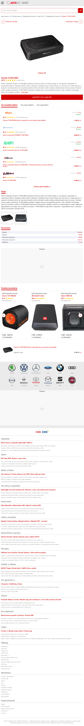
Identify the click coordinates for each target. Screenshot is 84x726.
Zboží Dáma (4, 653)
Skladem (78, 114)
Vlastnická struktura (68, 722)
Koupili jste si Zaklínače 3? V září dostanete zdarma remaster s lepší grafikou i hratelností (25, 618)
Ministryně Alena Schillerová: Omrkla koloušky (13, 636)
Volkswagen (24, 373)
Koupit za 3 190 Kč (42, 97)
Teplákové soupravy (6, 689)
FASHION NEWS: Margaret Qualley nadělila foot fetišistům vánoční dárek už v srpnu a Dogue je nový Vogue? (30, 587)
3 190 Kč (77, 120)
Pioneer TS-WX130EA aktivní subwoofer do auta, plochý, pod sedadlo (24, 120)
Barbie (2, 681)
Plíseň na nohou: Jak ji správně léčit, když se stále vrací (16, 607)
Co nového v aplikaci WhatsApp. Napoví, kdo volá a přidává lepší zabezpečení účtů (23, 526)
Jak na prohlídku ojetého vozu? (9, 657)
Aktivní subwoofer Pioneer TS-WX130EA (15, 150)
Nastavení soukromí (56, 722)
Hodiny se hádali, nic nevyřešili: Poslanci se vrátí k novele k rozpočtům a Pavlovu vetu (24, 477)
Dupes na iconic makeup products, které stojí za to (14, 589)
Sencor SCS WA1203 (9, 296)
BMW (60, 373)
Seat (60, 385)
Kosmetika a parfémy (6, 687)
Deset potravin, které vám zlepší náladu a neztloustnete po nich (18, 602)
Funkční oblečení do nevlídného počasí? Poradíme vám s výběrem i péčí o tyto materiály (24, 493)
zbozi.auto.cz (5, 16)
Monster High (4, 678)
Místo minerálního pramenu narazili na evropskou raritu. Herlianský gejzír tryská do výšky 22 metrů (27, 571)
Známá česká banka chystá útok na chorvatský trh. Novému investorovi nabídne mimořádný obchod (28, 542)
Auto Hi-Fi (41, 16)
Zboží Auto (4, 664)
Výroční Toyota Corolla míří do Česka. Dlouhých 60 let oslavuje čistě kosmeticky (22, 508)
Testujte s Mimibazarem (7, 676)
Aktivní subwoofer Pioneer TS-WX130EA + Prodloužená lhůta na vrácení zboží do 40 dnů (28, 165)
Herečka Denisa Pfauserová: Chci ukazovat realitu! (14, 634)
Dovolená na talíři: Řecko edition (9, 591)
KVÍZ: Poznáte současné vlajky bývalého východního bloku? (17, 573)
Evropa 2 (3, 713)
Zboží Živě (4, 648)
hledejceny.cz (4, 646)
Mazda (48, 385)
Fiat (72, 385)
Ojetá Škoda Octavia (6, 666)
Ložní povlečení (5, 694)
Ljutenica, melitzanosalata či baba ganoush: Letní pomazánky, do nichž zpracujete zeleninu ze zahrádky (28, 555)
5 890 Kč (77, 135)
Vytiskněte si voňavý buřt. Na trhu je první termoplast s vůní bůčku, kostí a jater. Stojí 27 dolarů (26, 524)
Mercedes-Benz (36, 373)
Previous (4, 315)
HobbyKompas (5, 659)
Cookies (48, 722)
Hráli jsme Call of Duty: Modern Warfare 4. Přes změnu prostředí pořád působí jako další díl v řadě (27, 528)
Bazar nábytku (5, 696)
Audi (72, 373)
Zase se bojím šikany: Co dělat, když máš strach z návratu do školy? (19, 620)
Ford (48, 373)
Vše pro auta (16, 16)
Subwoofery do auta (52, 16)
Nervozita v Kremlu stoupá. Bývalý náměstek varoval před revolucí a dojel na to (22, 540)
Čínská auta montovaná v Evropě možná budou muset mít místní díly (19, 510)
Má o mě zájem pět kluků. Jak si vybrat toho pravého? (15, 623)
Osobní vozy (4, 651)
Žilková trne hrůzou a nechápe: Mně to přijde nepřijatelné (16, 479)
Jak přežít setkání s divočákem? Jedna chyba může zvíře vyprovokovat (20, 481)
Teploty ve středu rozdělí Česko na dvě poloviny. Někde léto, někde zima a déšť (22, 448)
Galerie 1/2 (42, 73)
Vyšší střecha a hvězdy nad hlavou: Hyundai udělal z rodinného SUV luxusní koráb (23, 513)
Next (80, 315)
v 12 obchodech (7, 337)
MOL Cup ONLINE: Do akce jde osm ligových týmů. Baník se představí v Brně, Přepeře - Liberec (27, 461)
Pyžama (3, 685)
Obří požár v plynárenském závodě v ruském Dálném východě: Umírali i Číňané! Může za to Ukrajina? (28, 446)
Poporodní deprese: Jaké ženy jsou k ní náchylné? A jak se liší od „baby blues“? (22, 605)
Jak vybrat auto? (5, 668)
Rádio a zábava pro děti (7, 708)
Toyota (36, 385)
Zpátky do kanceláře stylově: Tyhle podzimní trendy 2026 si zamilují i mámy (21, 497)
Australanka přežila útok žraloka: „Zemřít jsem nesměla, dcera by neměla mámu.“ (22, 495)
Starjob (3, 704)
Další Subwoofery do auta (9, 293)
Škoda (12, 373)
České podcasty (5, 706)
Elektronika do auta (29, 16)
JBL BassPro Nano (38, 296)
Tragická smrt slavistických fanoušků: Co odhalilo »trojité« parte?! (18, 463)
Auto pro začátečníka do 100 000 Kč (10, 662)
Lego (2, 683)
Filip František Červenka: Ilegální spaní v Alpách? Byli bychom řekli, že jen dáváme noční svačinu (27, 575)
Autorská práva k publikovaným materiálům (52, 721)
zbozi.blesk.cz (5, 655)
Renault (24, 385)
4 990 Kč (77, 180)
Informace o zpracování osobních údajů (34, 722)
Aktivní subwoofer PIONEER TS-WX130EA (15, 135)
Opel (11, 385)
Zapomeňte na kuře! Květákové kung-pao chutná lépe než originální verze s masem (23, 558)
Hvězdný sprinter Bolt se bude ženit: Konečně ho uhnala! (16, 466)
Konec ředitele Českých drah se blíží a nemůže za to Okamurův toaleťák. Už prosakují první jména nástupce (30, 544)
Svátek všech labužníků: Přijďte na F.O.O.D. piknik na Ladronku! (18, 560)
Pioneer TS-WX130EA (9, 78)
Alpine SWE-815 (66, 296)
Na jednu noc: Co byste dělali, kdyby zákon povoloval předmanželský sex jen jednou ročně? (25, 450)
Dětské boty (4, 692)
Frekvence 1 (4, 711)
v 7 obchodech (36, 337)
